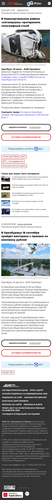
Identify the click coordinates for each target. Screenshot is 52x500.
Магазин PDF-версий (35, 397)
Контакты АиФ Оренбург (15, 401)
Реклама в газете (33, 404)
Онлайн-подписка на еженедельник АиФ (24, 394)
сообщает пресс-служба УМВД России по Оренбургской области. (23, 78)
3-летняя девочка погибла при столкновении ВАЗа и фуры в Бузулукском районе (30, 178)
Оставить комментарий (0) (26, 137)
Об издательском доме (15, 390)
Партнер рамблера (24, 487)
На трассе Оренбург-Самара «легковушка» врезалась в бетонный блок (24, 115)
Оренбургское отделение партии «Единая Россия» (25, 278)
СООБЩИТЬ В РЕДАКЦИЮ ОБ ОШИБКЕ (21, 414)
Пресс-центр (36, 390)
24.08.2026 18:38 (8, 224)
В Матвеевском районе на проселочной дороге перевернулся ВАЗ (28, 194)
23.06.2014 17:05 (8, 10)
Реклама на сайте (12, 404)
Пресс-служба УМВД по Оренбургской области (23, 64)
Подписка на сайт (12, 397)
